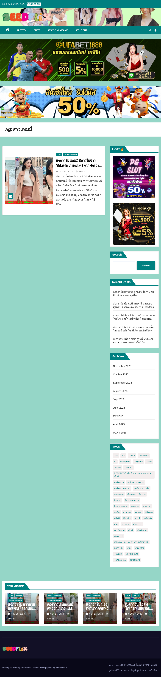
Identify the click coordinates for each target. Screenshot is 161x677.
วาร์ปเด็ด (147, 518)
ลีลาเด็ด (127, 518)
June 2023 (119, 407)
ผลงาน (138, 512)
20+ (123, 455)
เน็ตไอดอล (142, 530)
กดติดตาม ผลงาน (135, 482)
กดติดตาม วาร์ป (141, 488)
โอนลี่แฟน (135, 560)
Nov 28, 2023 (18, 614)
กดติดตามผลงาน (122, 488)
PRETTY (22, 30)
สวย (116, 524)
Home (110, 665)
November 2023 (122, 366)
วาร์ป (137, 518)
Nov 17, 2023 (135, 614)
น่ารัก (116, 512)
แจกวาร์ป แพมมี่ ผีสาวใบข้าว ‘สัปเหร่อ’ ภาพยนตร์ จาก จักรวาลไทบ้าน (78, 165)
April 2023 (119, 424)
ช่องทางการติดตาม (136, 494)
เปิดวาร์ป (118, 536)
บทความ (127, 512)
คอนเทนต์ (119, 494)
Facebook (144, 455)
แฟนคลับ (139, 548)
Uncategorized (70, 154)
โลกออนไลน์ (120, 560)
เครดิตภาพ (119, 530)
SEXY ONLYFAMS (58, 30)
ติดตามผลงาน (121, 506)
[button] (150, 30)
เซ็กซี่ (130, 530)
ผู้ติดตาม (149, 512)
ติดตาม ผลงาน (132, 500)
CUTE (36, 30)
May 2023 (118, 416)
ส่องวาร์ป (137, 524)
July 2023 (118, 399)
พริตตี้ (117, 518)
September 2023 (122, 382)
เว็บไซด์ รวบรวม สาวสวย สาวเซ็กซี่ (131, 542)
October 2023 (120, 374)
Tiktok (149, 461)
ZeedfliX (128, 467)
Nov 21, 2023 (96, 614)
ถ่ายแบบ (135, 506)
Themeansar (61, 667)
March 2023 (120, 432)
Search (117, 254)
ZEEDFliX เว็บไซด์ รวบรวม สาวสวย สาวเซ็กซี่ (133, 475)
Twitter (117, 467)
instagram (125, 461)
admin (82, 171)
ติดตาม (117, 500)
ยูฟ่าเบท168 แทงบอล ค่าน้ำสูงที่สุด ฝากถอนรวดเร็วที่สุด (133, 670)
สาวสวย (126, 524)
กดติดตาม (119, 482)
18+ (116, 455)
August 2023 (120, 391)
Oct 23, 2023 (66, 171)
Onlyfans (138, 461)
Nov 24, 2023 (57, 614)
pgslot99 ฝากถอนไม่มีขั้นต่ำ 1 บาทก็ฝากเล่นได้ (136, 665)
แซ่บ (129, 548)
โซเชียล (118, 554)
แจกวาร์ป (118, 548)
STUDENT (81, 30)
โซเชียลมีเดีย (132, 554)
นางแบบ (147, 506)
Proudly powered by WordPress (17, 667)
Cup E (132, 455)
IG (115, 461)
